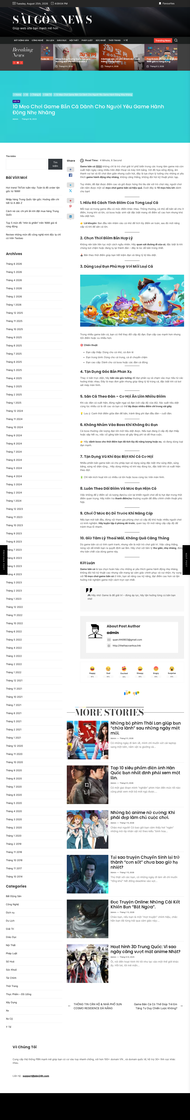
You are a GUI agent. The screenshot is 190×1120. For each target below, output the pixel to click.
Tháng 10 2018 (14, 860)
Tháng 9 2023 (14, 533)
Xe (7, 1010)
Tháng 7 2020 (14, 786)
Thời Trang (115, 40)
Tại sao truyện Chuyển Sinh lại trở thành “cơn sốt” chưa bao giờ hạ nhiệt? (145, 862)
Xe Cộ (9, 1018)
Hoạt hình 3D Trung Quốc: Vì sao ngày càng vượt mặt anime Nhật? (145, 949)
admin (15, 119)
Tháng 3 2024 (14, 484)
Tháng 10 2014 (14, 876)
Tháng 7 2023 (14, 549)
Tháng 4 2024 (14, 476)
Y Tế (126, 40)
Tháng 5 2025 (14, 370)
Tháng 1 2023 (13, 598)
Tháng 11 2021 (14, 688)
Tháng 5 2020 (14, 803)
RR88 (99, 166)
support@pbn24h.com (36, 1075)
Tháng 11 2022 (14, 615)
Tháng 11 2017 (14, 868)
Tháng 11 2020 (14, 754)
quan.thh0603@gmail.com (127, 639)
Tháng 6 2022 (14, 631)
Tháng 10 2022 (14, 623)
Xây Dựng (11, 1002)
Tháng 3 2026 (14, 288)
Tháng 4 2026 (14, 280)
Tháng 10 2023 (14, 525)
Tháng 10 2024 (14, 427)
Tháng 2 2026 (14, 296)
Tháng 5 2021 (13, 721)
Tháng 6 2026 (14, 263)
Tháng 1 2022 (13, 672)
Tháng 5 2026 (14, 271)
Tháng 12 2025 (14, 312)
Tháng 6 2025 (14, 361)
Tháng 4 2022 (14, 647)
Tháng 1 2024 (13, 500)
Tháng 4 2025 (14, 378)
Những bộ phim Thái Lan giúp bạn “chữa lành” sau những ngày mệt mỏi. (146, 728)
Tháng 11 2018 (14, 852)
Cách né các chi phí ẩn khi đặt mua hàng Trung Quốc (62, 60)
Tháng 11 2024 (14, 419)
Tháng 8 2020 (14, 778)
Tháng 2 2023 (14, 590)
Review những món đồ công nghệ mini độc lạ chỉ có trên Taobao (152, 60)
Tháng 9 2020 (14, 770)
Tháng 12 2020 (14, 745)
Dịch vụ (10, 912)
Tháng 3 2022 (14, 655)
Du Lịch (50, 40)
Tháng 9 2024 (14, 435)
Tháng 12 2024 (14, 410)
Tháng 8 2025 (14, 345)
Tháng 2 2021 (13, 729)
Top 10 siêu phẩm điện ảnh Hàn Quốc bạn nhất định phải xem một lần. (145, 773)
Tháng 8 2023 (14, 541)
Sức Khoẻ (101, 40)
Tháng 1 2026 (13, 304)
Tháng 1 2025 (13, 402)
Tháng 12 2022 (14, 606)
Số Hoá (10, 961)
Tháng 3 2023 (14, 582)
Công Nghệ (37, 40)
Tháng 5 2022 (14, 639)
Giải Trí (16, 101)
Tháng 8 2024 (14, 443)
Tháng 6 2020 (14, 794)
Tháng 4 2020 (14, 811)
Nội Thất (74, 40)
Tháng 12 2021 (14, 680)
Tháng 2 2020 (14, 827)
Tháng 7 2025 (14, 353)
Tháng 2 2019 (13, 843)
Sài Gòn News (52, 20)
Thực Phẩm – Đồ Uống (18, 994)
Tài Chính (11, 977)
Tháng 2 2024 (14, 492)
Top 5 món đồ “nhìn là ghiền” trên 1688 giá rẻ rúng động (107, 60)
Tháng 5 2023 (14, 566)
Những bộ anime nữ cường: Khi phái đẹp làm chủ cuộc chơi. (143, 815)
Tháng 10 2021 (14, 696)
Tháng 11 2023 (14, 517)
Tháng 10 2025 (14, 329)
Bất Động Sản (21, 40)
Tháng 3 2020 (14, 819)
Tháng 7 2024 (14, 451)
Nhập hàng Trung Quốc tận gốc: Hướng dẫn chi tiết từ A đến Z (32, 201)
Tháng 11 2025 (14, 321)
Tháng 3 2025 (14, 386)
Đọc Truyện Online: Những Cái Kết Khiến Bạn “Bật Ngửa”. (145, 904)
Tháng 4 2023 (14, 574)
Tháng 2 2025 (14, 394)
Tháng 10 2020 (14, 762)
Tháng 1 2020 (13, 835)
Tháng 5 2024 (14, 468)
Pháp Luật (87, 40)
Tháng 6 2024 (14, 459)
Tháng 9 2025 (14, 337)
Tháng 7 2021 (13, 704)
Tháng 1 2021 (13, 737)
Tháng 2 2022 (14, 664)
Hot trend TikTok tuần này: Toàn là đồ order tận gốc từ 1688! (33, 189)
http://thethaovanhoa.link (127, 645)
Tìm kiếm (11, 156)
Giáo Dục (61, 40)
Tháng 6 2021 (13, 713)
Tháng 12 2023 (14, 508)
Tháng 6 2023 (14, 557)
